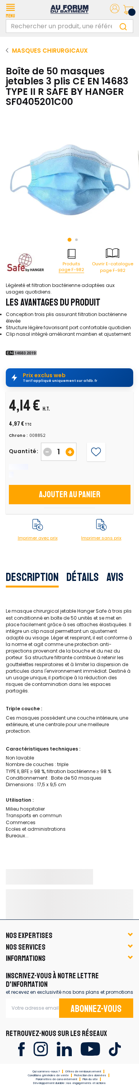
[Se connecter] (114, 10)
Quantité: (24, 451)
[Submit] (123, 26)
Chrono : (19, 435)
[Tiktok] (115, 1049)
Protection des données (90, 1075)
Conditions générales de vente (48, 1075)
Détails (82, 577)
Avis (115, 577)
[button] (10, 9)
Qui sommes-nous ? (46, 1071)
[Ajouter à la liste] (96, 452)
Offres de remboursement (83, 1071)
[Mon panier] (128, 10)
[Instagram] (41, 1049)
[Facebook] (21, 1049)
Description (32, 577)
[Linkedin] (64, 1049)
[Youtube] (90, 1049)
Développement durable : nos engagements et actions (69, 1083)
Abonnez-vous (96, 1009)
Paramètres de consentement (56, 1079)
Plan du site (90, 1079)
